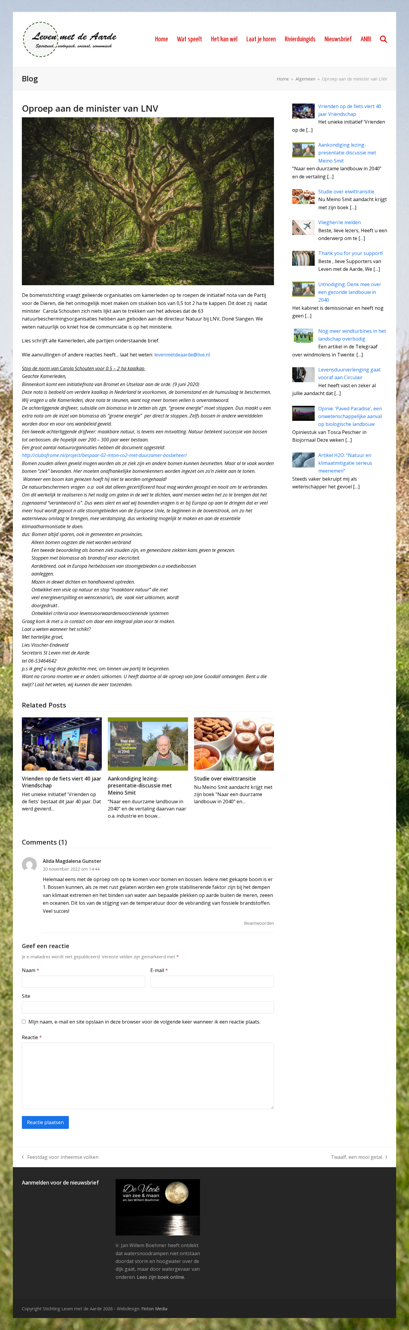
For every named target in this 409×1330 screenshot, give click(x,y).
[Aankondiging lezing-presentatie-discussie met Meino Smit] (148, 743)
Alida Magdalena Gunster (72, 861)
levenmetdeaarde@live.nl (182, 354)
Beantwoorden (259, 923)
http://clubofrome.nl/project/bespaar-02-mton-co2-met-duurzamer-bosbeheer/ (104, 455)
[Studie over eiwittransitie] (234, 743)
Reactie (32, 1037)
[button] (383, 39)
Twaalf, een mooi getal (356, 1157)
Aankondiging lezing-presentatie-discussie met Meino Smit (140, 785)
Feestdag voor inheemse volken (60, 1157)
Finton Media (154, 1308)
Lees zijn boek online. (161, 1277)
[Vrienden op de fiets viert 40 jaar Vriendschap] (62, 743)
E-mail (159, 970)
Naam (30, 970)
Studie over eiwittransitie (225, 778)
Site (26, 996)
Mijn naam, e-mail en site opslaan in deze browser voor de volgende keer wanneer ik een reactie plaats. (144, 1021)
